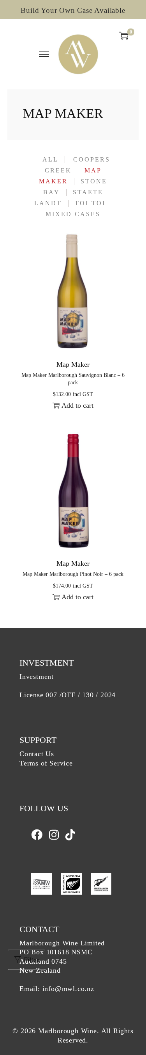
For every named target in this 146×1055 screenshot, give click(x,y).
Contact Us (36, 754)
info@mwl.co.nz (68, 989)
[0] (123, 35)
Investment (36, 676)
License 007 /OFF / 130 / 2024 (67, 695)
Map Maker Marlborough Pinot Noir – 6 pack (73, 574)
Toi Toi (90, 203)
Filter (31, 960)
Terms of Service (46, 763)
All (50, 159)
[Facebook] (38, 835)
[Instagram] (55, 835)
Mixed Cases (73, 214)
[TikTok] (70, 835)
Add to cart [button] (77, 405)
